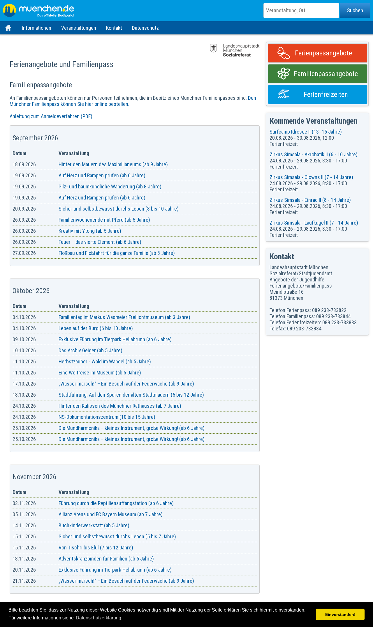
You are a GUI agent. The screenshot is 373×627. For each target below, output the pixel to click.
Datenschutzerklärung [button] (98, 617)
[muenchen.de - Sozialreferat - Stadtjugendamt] (186, 8)
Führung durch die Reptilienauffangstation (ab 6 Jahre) (116, 503)
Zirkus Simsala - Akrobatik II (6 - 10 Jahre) (314, 154)
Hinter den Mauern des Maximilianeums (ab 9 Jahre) (113, 164)
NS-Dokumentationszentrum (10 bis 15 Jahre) (107, 417)
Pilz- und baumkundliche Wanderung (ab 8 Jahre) (110, 186)
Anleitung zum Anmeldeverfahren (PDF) (51, 116)
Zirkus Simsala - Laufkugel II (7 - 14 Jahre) (314, 223)
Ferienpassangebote (323, 53)
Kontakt (114, 28)
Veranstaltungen (78, 28)
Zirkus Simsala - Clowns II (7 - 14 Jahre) (311, 177)
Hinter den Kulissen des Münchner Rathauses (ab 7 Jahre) (120, 406)
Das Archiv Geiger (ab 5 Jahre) (90, 350)
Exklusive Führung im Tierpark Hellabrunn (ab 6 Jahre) (115, 339)
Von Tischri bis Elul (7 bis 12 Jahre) (96, 547)
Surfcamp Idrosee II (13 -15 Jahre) (306, 132)
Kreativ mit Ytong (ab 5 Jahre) (90, 231)
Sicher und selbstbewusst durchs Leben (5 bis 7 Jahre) (117, 536)
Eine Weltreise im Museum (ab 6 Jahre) (100, 372)
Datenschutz (145, 28)
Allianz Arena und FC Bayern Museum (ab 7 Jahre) (111, 514)
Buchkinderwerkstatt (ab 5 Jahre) (94, 525)
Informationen (36, 28)
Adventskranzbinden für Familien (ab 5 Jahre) (106, 559)
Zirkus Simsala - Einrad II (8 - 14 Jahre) (310, 200)
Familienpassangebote (326, 74)
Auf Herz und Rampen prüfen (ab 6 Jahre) (102, 175)
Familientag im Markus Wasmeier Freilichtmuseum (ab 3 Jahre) (124, 317)
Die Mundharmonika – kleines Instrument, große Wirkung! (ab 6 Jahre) (132, 428)
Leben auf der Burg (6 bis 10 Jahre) (96, 328)
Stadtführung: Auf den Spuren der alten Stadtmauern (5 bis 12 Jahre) (131, 395)
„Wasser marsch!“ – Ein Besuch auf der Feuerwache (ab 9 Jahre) (126, 384)
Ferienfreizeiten (326, 94)
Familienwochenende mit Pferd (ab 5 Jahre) (104, 220)
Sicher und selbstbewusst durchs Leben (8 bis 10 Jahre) (119, 209)
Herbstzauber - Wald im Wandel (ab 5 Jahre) (105, 361)
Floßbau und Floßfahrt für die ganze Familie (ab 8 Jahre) (117, 253)
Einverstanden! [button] (340, 614)
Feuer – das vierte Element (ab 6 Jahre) (100, 242)
